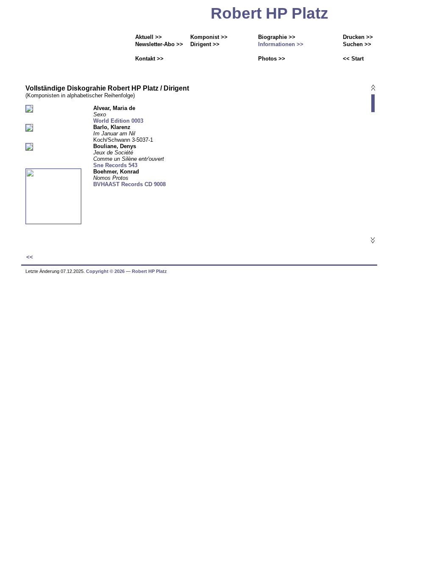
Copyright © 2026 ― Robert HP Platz (126, 271)
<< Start (353, 58)
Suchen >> (357, 44)
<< (29, 257)
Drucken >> (358, 37)
